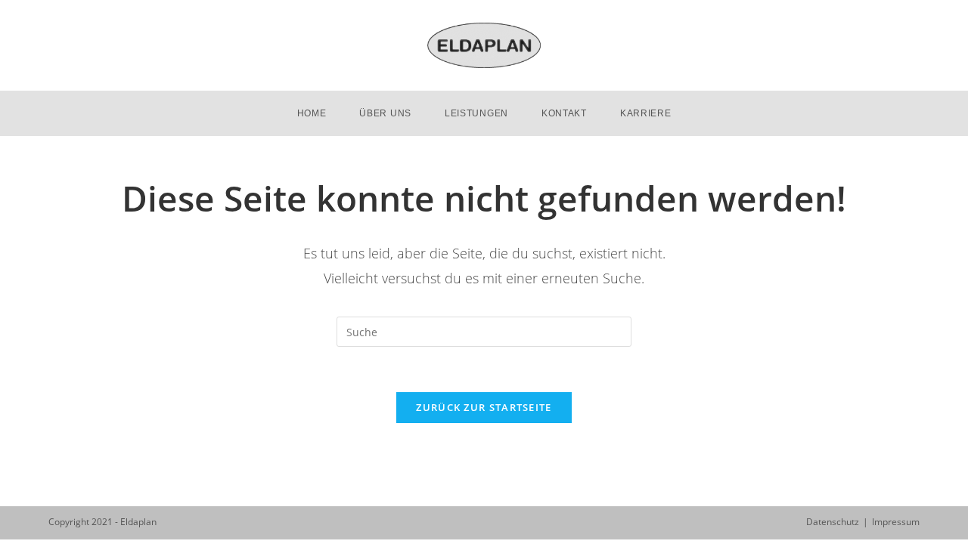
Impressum (896, 521)
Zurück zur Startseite (483, 407)
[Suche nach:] (484, 330)
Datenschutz (832, 521)
